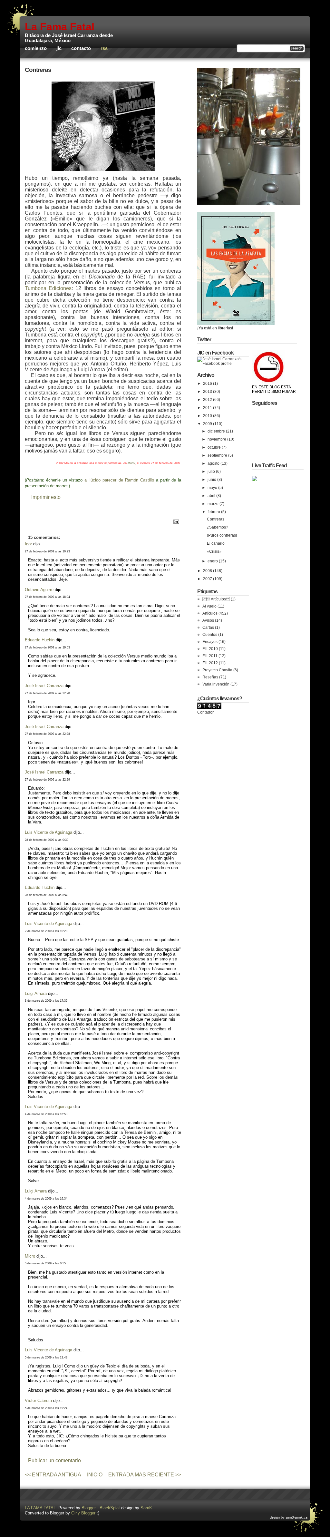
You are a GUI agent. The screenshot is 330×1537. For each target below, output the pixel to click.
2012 (208, 399)
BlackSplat (110, 1507)
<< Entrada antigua (53, 1474)
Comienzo (36, 48)
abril (212, 495)
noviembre (217, 439)
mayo (213, 487)
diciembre (217, 431)
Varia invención (215, 684)
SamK (146, 1507)
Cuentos (209, 634)
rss (104, 48)
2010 (208, 415)
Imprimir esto (46, 497)
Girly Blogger (83, 1513)
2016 (208, 383)
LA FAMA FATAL (40, 1507)
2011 (208, 407)
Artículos (210, 613)
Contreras (38, 69)
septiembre (218, 455)
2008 (208, 571)
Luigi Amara (36, 993)
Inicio (94, 1474)
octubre (215, 447)
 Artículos (216, 599)
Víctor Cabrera (38, 1400)
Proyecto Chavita (217, 670)
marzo (213, 503)
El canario (216, 543)
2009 (208, 424)
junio (212, 479)
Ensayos (210, 641)
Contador (205, 712)
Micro (30, 1256)
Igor (28, 543)
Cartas (208, 627)
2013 (208, 391)
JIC (59, 48)
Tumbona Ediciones (48, 288)
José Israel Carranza (44, 685)
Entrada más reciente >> (144, 1474)
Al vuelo (209, 606)
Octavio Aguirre (39, 589)
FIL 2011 (210, 656)
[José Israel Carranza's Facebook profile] (223, 363)
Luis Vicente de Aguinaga (48, 832)
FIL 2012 (210, 663)
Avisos (208, 620)
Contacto (81, 48)
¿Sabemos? (217, 527)
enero (213, 561)
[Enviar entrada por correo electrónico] (175, 521)
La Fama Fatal (59, 27)
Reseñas (210, 677)
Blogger (89, 1507)
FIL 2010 (210, 649)
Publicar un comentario (54, 1460)
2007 (208, 579)
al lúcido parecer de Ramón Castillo (120, 480)
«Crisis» (214, 551)
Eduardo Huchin (39, 639)
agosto (214, 463)
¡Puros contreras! (222, 535)
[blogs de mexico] (254, 480)
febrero (214, 512)
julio (212, 471)
